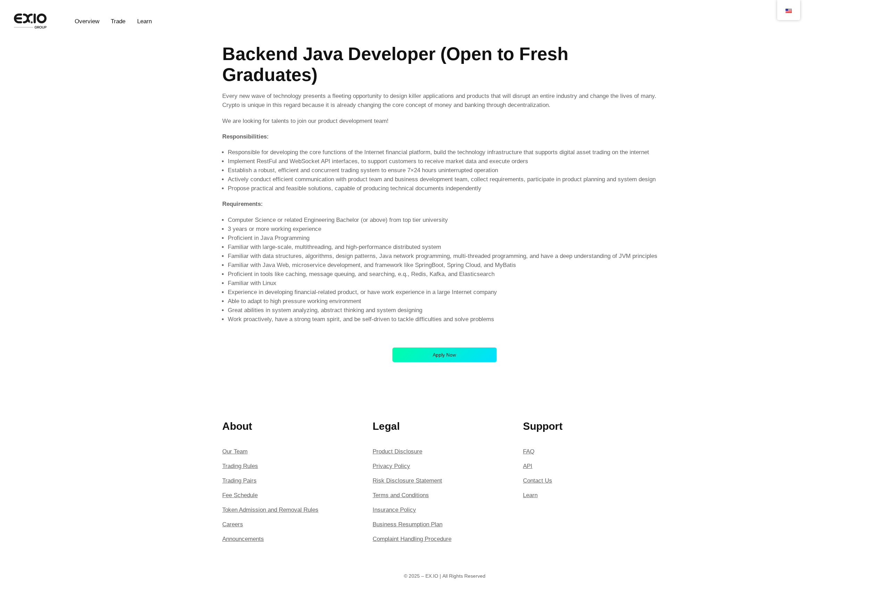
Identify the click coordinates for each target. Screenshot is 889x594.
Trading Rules (240, 466)
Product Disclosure (397, 451)
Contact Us (537, 480)
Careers (232, 524)
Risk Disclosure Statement (407, 480)
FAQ (528, 451)
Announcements (243, 539)
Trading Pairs (239, 480)
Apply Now (444, 355)
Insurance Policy (394, 510)
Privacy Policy (391, 466)
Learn (530, 495)
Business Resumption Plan (407, 524)
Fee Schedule (240, 495)
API (527, 466)
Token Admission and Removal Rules (270, 510)
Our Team (235, 451)
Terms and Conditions (401, 495)
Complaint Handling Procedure (412, 539)
